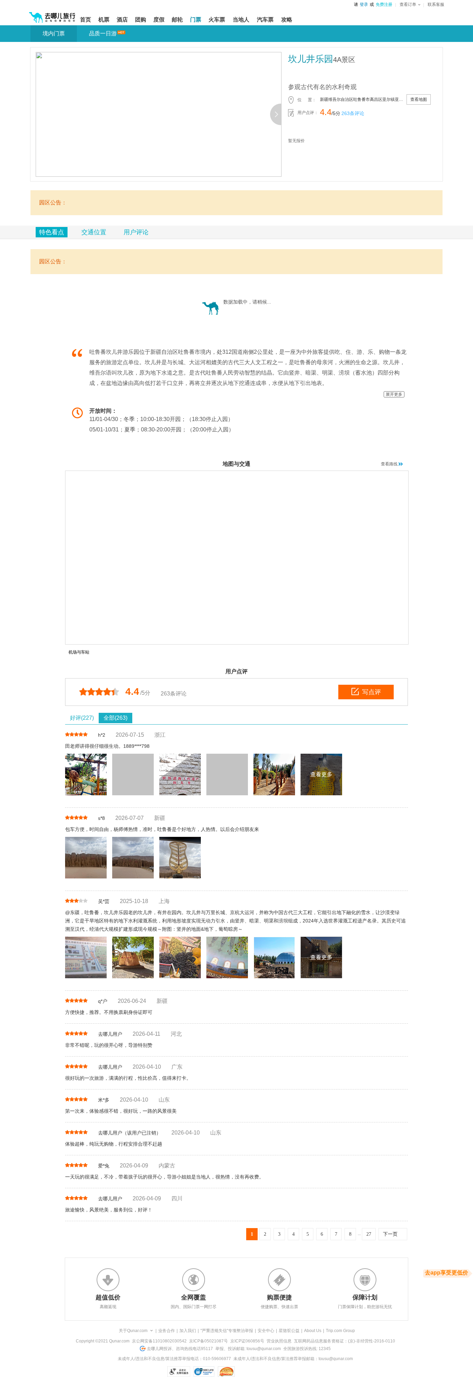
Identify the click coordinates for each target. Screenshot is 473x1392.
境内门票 (54, 33)
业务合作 (166, 1330)
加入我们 (187, 1330)
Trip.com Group (340, 1330)
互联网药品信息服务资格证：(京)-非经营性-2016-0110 (344, 1341)
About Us (312, 1330)
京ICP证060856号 (247, 1341)
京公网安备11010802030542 (159, 1341)
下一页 (390, 1234)
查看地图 (418, 99)
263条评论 (352, 113)
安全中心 (266, 1330)
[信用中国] (184, 1382)
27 (368, 1234)
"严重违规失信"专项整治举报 (226, 1330)
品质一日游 (103, 33)
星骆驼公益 (289, 1330)
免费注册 (384, 4)
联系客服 (436, 4)
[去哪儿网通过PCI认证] (226, 1371)
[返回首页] (52, 14)
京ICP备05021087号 (208, 1341)
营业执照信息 (279, 1341)
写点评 (371, 692)
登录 (364, 4)
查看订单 (408, 4)
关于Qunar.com (133, 1330)
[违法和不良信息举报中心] (253, 1371)
